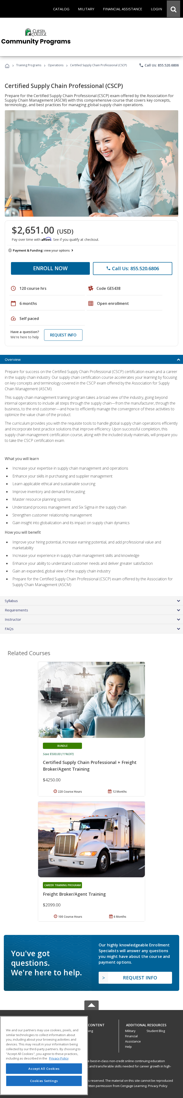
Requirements (16, 610)
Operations (55, 65)
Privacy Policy (158, 1086)
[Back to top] (91, 1024)
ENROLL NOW (50, 268)
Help (128, 1046)
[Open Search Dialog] (173, 8)
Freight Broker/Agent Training (74, 894)
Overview (13, 359)
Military (130, 1031)
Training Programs (28, 65)
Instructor (13, 619)
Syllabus (11, 600)
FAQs (9, 628)
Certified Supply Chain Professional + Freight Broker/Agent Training (90, 765)
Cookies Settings (44, 1081)
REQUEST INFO (63, 335)
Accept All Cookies (43, 1068)
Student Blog (156, 1031)
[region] (44, 1055)
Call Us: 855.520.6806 (159, 65)
